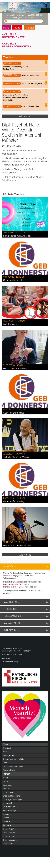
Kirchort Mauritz (8, 843)
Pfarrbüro (6, 752)
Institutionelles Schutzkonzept (13, 766)
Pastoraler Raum (9, 770)
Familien (6, 788)
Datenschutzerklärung (10, 662)
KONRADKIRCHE (11, 630)
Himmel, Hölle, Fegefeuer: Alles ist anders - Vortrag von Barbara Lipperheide (15, 97)
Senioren (6, 818)
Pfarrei (6, 27)
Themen (17, 27)
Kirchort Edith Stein (10, 829)
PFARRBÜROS (10, 566)
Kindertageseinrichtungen (12, 799)
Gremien (6, 762)
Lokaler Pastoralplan (10, 810)
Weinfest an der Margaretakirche (34, 83)
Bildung (5, 777)
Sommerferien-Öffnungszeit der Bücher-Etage (15, 67)
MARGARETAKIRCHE (13, 623)
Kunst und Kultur (9, 807)
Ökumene (6, 821)
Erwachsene (7, 785)
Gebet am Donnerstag (30, 75)
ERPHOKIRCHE (10, 609)
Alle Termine (25, 116)
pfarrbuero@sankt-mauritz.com (15, 584)
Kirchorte (29, 27)
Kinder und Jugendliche (11, 796)
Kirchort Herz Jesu (9, 833)
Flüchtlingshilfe (8, 792)
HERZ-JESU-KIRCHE (12, 616)
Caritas (5, 781)
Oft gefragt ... (7, 748)
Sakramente (7, 814)
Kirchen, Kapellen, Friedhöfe (13, 759)
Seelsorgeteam (8, 755)
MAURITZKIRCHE (11, 602)
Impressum (6, 658)
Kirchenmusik (8, 803)
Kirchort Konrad (8, 836)
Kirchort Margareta (10, 840)
